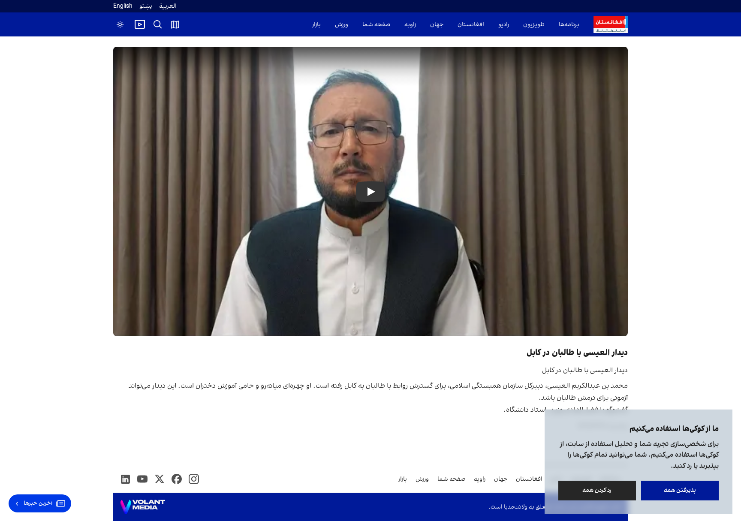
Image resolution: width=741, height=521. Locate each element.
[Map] (175, 24)
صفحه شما (376, 24)
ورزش (341, 24)
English (123, 6)
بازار (316, 24)
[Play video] (140, 24)
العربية (168, 6)
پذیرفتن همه (680, 490)
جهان (436, 24)
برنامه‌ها (569, 24)
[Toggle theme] (120, 24)
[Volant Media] (142, 507)
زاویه (410, 24)
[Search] (158, 24)
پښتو (145, 6)
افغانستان (471, 24)
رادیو (503, 24)
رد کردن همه (597, 490)
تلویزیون (534, 24)
